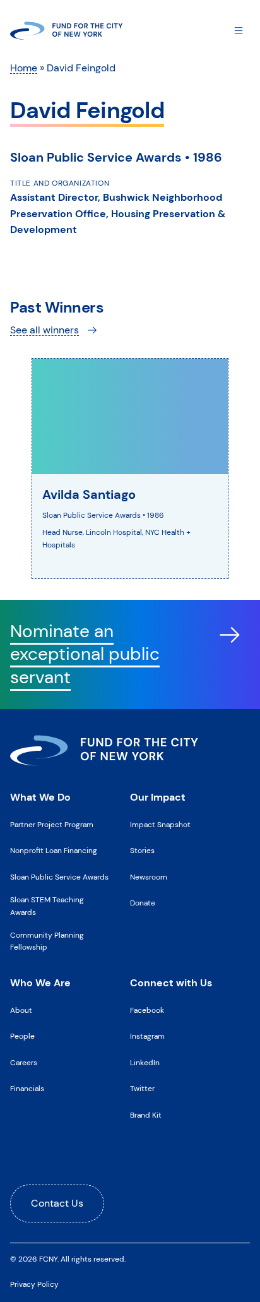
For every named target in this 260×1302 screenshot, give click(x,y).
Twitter (142, 1089)
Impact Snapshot (160, 825)
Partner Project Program (51, 825)
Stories (142, 850)
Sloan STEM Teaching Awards (47, 906)
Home (23, 68)
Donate (142, 903)
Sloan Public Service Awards (59, 877)
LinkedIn (145, 1063)
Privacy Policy (34, 1284)
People (22, 1036)
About (21, 1010)
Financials (27, 1089)
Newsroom (148, 877)
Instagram (147, 1036)
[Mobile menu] (238, 30)
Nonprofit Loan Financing (53, 850)
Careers (23, 1063)
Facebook (147, 1010)
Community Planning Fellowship (47, 941)
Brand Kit (146, 1115)
